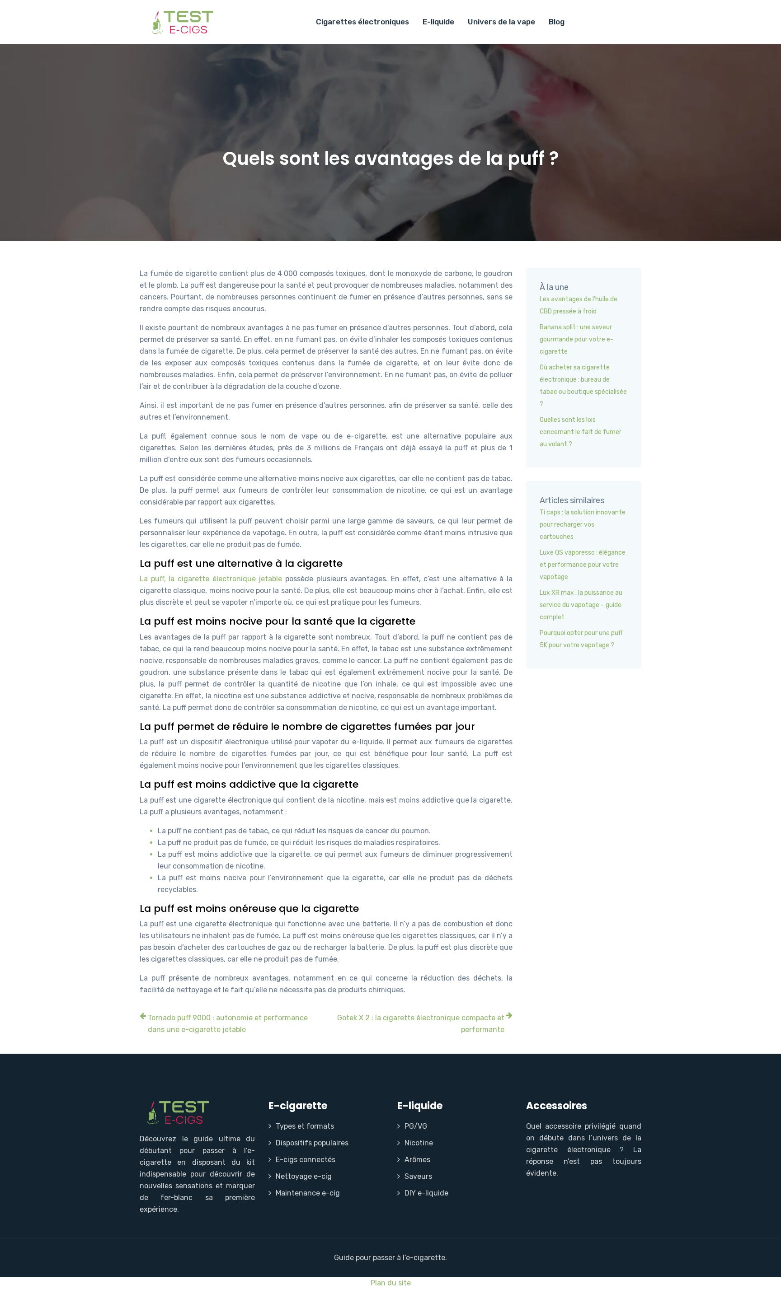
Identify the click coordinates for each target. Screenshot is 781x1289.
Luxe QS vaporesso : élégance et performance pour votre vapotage (583, 565)
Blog (557, 21)
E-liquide (438, 21)
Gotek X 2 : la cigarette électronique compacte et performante (420, 1023)
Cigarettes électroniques (362, 21)
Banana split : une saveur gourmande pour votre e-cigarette (576, 339)
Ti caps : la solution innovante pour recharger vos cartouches (583, 525)
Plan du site (391, 1283)
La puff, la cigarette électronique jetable (211, 578)
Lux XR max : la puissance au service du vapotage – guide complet (581, 605)
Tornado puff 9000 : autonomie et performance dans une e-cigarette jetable (228, 1023)
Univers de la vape (501, 21)
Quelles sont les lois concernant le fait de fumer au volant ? (580, 432)
